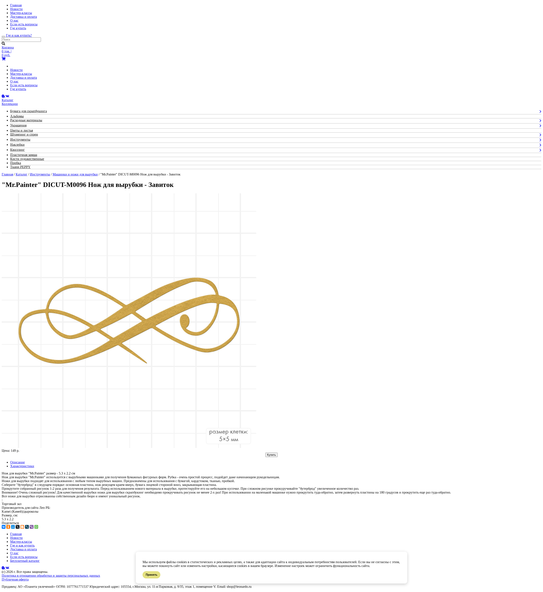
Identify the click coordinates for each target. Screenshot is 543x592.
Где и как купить (22, 545)
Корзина (8, 47)
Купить (271, 454)
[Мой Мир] (13, 527)
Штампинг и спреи (24, 134)
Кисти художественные (27, 159)
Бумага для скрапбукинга (28, 111)
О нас (14, 20)
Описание (17, 462)
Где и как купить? (19, 35)
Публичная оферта (15, 579)
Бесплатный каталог (25, 561)
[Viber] (32, 527)
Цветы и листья (21, 130)
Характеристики (22, 466)
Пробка (15, 163)
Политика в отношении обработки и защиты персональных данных (51, 575)
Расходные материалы (26, 120)
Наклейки (17, 144)
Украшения (18, 125)
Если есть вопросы (24, 24)
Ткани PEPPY (20, 167)
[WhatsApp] (36, 527)
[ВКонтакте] (4, 527)
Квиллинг (17, 150)
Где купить (18, 28)
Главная (16, 5)
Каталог (21, 174)
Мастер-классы (21, 13)
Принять (151, 574)
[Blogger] (22, 527)
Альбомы (17, 116)
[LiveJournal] (27, 527)
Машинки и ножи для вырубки (75, 174)
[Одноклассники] (8, 527)
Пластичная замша (23, 155)
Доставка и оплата (23, 16)
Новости (16, 9)
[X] (18, 527)
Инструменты (20, 139)
